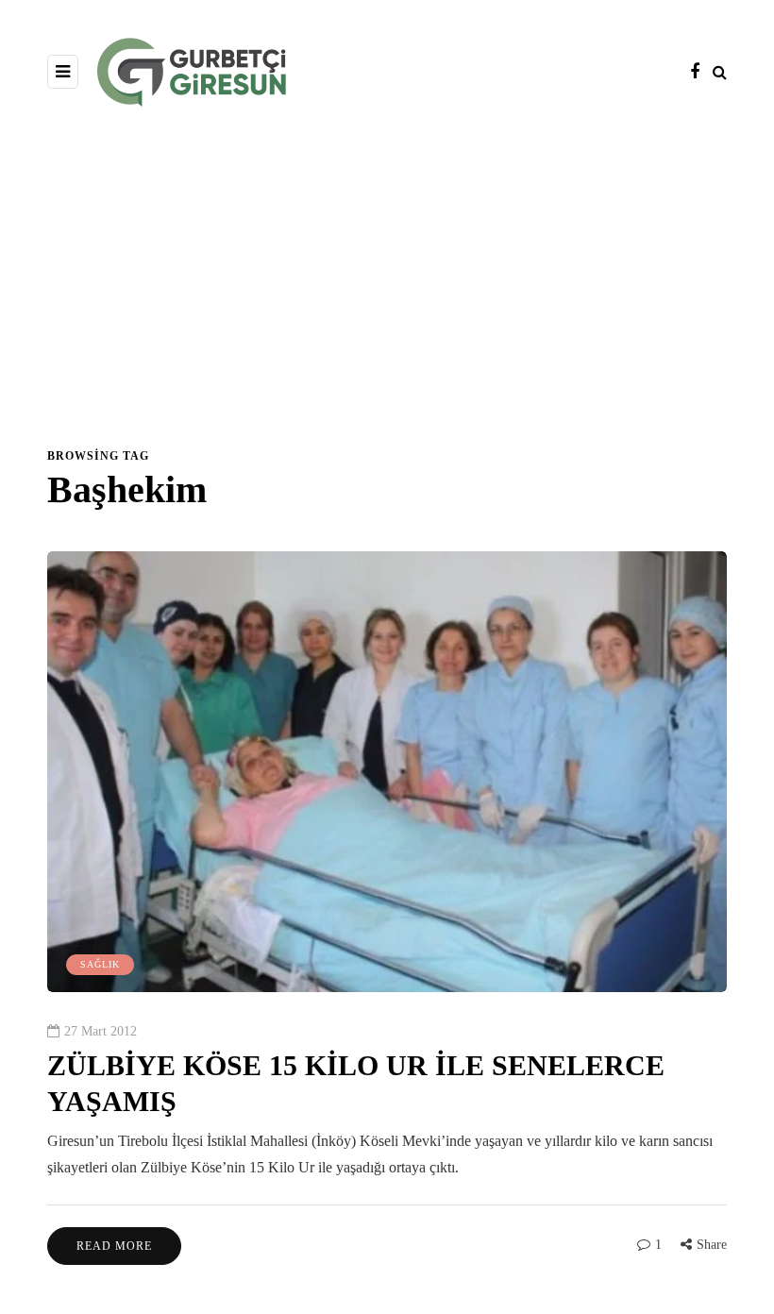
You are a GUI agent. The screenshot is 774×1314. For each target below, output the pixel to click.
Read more (114, 1246)
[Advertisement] (387, 286)
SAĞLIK (100, 964)
